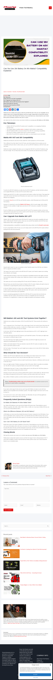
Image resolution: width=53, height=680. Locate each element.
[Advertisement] (26, 25)
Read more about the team (14, 623)
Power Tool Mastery (26, 7)
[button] (50, 665)
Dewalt (11, 200)
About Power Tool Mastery (43, 658)
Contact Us (39, 660)
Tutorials (14, 91)
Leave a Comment (8, 91)
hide (9, 95)
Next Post (49, 475)
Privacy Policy (35, 677)
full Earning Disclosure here (20, 636)
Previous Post (5, 475)
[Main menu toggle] (50, 7)
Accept (35, 674)
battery (22, 129)
